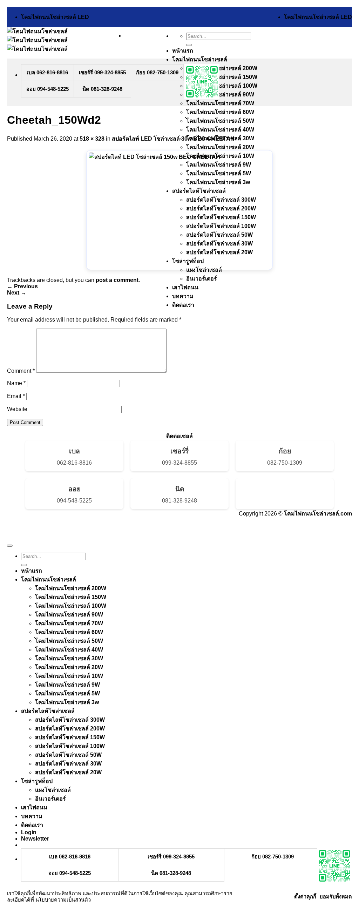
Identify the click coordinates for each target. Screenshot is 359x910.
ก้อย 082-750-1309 (157, 72)
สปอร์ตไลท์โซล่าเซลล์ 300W (221, 200)
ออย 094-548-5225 (47, 89)
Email (16, 396)
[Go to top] (10, 546)
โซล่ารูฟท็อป (188, 261)
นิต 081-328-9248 (102, 89)
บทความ (183, 296)
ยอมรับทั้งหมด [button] (336, 896)
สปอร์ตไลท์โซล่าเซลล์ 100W (221, 226)
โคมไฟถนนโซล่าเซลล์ (48, 579)
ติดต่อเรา (183, 305)
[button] (35, 839)
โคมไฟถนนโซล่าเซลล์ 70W (220, 103)
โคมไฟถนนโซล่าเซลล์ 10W (69, 676)
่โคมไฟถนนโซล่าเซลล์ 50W (220, 121)
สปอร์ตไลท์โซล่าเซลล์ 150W (221, 217)
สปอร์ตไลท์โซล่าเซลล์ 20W (219, 252)
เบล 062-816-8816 (47, 72)
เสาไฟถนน (185, 287)
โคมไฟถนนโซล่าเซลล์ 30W (69, 658)
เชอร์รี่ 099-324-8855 (102, 72)
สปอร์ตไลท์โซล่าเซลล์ (199, 191)
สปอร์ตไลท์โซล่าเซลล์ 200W (221, 208)
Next (16, 293)
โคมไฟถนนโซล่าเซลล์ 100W (221, 86)
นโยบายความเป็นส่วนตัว (63, 900)
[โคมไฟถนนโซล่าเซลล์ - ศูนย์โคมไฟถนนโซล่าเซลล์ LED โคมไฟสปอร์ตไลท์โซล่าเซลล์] (37, 40)
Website (17, 409)
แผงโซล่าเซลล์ (204, 270)
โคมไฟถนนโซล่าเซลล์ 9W (218, 165)
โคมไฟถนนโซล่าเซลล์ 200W (221, 68)
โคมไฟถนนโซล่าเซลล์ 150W (221, 77)
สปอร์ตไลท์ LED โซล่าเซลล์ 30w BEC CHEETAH (173, 139)
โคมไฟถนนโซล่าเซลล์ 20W (220, 147)
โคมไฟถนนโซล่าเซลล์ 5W (218, 173)
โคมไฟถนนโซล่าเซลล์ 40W (220, 130)
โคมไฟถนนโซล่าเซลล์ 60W (220, 112)
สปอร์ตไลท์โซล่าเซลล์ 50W (219, 235)
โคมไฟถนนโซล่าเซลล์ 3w (218, 182)
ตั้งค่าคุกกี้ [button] (305, 896)
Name (16, 383)
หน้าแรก (182, 51)
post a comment (117, 280)
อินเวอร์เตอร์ (201, 279)
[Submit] (189, 45)
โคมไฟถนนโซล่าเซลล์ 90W (220, 94)
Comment (21, 371)
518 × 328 (92, 139)
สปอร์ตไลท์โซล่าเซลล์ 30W (219, 244)
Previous (22, 286)
